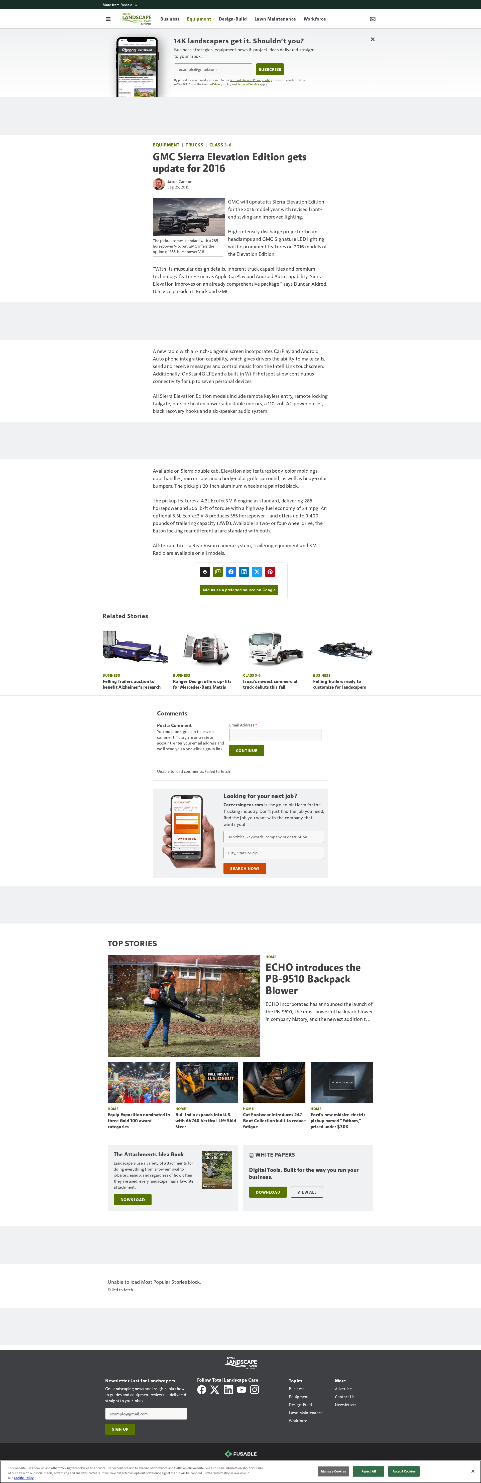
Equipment (166, 144)
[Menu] (108, 19)
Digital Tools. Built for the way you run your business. (304, 1173)
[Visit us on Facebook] (201, 1389)
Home (271, 957)
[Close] (472, 1471)
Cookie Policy (24, 1478)
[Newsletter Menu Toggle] (373, 19)
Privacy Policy (221, 84)
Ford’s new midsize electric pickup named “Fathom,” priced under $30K (338, 1121)
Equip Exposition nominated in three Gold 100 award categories (139, 1121)
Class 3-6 (220, 144)
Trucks (194, 144)
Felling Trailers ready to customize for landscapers (339, 684)
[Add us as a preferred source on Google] (218, 572)
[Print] (205, 572)
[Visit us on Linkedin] (228, 1389)
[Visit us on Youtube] (241, 1389)
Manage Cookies (333, 1471)
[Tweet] (257, 572)
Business (111, 675)
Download (133, 1199)
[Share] (231, 572)
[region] (240, 1471)
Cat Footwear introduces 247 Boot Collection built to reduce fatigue (274, 1121)
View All (306, 1192)
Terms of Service (248, 84)
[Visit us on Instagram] (254, 1389)
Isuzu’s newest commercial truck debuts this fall (270, 684)
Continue (247, 750)
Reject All (369, 1471)
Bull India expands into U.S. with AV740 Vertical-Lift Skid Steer (205, 1121)
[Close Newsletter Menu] (373, 39)
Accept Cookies (404, 1471)
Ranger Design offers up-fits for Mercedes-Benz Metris (202, 684)
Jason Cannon (179, 181)
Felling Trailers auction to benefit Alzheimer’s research (132, 684)
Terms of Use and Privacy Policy (251, 80)
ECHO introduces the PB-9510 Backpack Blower (313, 979)
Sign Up (120, 1429)
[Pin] (270, 572)
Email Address (243, 725)
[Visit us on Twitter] (215, 1389)
